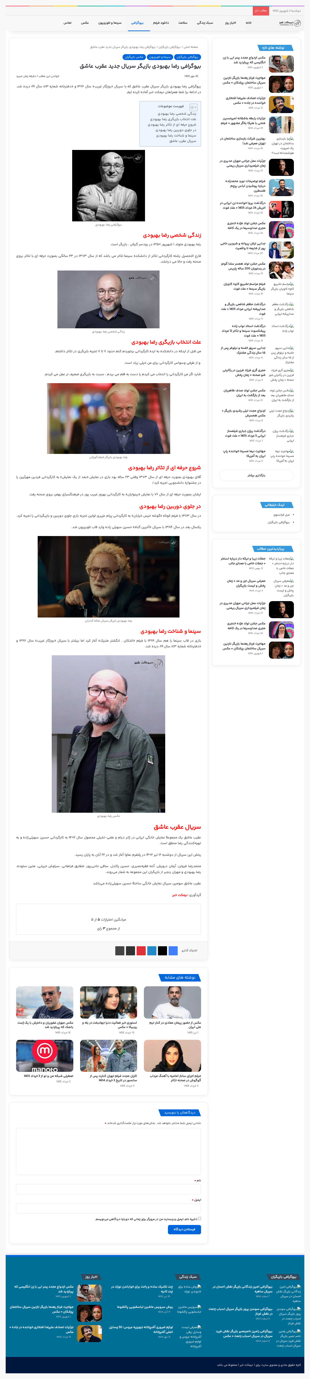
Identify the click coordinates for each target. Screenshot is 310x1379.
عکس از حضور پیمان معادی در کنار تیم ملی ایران (175, 1025)
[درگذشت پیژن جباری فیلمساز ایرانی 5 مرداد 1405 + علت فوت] (281, 437)
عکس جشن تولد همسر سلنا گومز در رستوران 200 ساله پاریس (243, 266)
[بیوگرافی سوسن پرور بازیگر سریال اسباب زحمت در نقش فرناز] (288, 1316)
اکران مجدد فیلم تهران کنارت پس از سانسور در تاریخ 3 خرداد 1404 (113, 1078)
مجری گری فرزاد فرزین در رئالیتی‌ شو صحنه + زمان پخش (244, 373)
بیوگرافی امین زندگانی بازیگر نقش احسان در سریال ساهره (243, 1289)
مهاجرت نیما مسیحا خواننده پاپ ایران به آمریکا (244, 454)
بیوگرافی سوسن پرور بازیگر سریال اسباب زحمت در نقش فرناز (241, 1311)
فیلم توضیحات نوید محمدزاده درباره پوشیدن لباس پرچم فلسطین (245, 186)
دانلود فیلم (161, 22)
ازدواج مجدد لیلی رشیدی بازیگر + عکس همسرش (244, 413)
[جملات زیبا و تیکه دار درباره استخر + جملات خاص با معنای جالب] (281, 566)
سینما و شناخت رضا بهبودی (175, 135)
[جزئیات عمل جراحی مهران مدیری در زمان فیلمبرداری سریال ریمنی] (281, 167)
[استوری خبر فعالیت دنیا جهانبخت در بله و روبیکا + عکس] (108, 1002)
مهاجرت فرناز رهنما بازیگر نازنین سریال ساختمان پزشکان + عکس (244, 80)
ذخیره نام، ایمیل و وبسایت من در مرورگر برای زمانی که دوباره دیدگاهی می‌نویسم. (146, 1219)
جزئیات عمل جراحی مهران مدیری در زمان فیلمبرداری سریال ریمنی (243, 163)
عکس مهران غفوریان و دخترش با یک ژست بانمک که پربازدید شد (45, 1025)
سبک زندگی (205, 22)
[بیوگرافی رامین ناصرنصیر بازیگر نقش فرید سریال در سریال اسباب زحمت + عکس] (288, 1338)
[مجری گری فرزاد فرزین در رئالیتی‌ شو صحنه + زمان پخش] (281, 376)
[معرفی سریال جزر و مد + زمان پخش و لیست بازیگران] (281, 588)
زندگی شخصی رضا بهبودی (176, 113)
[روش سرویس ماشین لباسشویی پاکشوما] (188, 1313)
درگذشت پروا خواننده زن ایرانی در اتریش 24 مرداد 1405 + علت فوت (243, 205)
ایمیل (196, 1200)
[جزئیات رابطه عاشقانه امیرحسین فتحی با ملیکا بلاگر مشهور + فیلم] (281, 124)
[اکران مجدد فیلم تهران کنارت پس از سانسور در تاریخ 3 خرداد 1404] (108, 1056)
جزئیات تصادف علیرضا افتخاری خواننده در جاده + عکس (246, 101)
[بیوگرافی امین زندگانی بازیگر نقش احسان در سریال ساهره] (288, 1294)
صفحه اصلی (191, 47)
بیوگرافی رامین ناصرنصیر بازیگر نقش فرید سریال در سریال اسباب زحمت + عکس (244, 1334)
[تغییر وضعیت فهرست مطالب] (191, 107)
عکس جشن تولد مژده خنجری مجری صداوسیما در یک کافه (246, 226)
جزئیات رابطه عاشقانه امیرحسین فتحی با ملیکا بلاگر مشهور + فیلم (243, 121)
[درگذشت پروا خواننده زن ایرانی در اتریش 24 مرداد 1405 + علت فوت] (281, 209)
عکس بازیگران (134, 57)
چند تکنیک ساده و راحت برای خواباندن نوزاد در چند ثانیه (142, 1289)
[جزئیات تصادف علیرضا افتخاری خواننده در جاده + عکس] (281, 104)
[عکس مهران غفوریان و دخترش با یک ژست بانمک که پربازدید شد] (44, 1002)
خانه (249, 22)
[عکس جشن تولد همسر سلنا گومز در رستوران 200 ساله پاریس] (281, 270)
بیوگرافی (137, 22)
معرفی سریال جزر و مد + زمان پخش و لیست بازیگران (246, 583)
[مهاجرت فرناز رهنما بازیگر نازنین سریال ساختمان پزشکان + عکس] (281, 84)
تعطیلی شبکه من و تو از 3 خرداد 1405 (48, 1076)
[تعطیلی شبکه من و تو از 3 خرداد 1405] (44, 1056)
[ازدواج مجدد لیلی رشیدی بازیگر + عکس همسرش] (281, 417)
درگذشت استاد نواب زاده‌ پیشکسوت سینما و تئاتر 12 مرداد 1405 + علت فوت (244, 331)
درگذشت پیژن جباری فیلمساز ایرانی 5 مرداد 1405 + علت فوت (245, 433)
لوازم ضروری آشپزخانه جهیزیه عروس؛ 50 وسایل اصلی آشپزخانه (141, 1330)
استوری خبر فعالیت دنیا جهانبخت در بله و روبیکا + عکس (109, 1025)
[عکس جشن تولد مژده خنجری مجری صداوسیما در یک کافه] (281, 229)
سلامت (183, 22)
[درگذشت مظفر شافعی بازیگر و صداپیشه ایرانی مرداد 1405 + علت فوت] (281, 310)
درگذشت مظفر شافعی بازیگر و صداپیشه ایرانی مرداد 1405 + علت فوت (243, 309)
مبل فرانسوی (281, 515)
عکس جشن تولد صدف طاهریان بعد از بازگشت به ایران (245, 393)
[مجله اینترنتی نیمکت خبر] (290, 23)
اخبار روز (231, 22)
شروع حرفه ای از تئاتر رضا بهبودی (171, 124)
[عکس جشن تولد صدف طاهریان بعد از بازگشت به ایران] (281, 396)
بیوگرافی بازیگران (170, 47)
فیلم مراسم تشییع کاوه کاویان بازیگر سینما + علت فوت (245, 286)
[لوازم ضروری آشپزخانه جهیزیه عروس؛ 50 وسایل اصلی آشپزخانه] (188, 1337)
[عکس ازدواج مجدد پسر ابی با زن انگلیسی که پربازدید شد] (281, 64)
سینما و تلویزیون (110, 22)
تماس (68, 22)
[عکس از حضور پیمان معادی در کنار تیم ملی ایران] (172, 1002)
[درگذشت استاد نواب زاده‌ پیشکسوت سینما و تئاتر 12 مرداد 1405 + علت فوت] (281, 332)
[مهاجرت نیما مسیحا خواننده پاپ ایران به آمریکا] (281, 457)
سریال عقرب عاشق (182, 141)
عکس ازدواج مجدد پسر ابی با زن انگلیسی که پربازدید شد (244, 60)
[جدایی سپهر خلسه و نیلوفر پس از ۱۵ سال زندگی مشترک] (281, 355)
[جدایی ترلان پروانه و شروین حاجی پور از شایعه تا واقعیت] (281, 249)
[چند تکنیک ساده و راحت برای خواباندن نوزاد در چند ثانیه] (188, 1293)
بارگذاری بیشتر (257, 475)
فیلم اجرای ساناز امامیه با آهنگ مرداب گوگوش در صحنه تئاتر (175, 1078)
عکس (85, 22)
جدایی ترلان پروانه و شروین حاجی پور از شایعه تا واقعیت (243, 246)
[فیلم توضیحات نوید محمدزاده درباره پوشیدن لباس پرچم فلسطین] (281, 187)
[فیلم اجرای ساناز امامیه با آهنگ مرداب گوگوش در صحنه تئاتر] (172, 1056)
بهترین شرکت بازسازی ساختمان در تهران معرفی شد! (243, 141)
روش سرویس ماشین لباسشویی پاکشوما (145, 1307)
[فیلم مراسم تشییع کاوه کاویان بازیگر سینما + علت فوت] (281, 290)
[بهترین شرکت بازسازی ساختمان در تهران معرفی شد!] (281, 146)
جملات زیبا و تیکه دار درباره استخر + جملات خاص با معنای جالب (243, 561)
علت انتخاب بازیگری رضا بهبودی (172, 119)
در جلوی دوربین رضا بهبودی (175, 130)
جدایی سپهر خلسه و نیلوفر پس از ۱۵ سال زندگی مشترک (243, 350)
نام (197, 1180)
